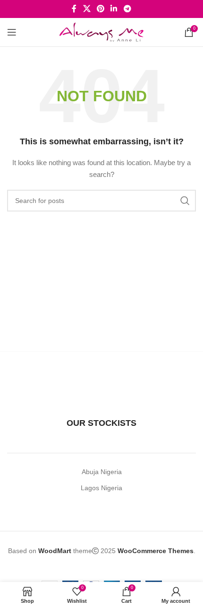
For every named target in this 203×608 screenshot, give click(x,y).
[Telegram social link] (127, 8)
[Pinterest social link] (100, 8)
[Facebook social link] (74, 8)
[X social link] (86, 8)
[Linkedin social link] (114, 8)
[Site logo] (101, 31)
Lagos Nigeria (101, 488)
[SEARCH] (185, 200)
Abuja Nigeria (102, 472)
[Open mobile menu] (11, 32)
